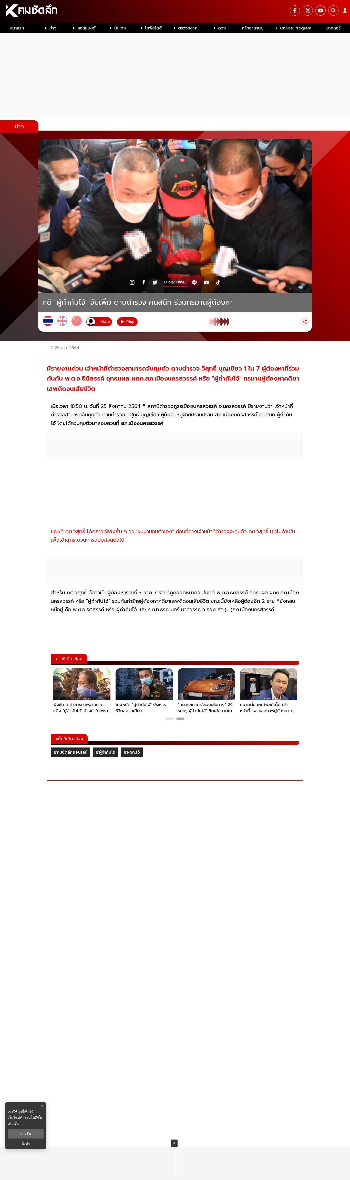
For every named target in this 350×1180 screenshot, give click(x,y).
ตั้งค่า (26, 1144)
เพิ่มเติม (13, 1123)
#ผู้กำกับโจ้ (105, 752)
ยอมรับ (25, 1134)
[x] (308, 10)
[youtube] (320, 10)
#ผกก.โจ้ (131, 752)
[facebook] (295, 10)
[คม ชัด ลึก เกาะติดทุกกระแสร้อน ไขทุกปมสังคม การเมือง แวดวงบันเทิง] (175, 11)
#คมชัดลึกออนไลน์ (70, 752)
